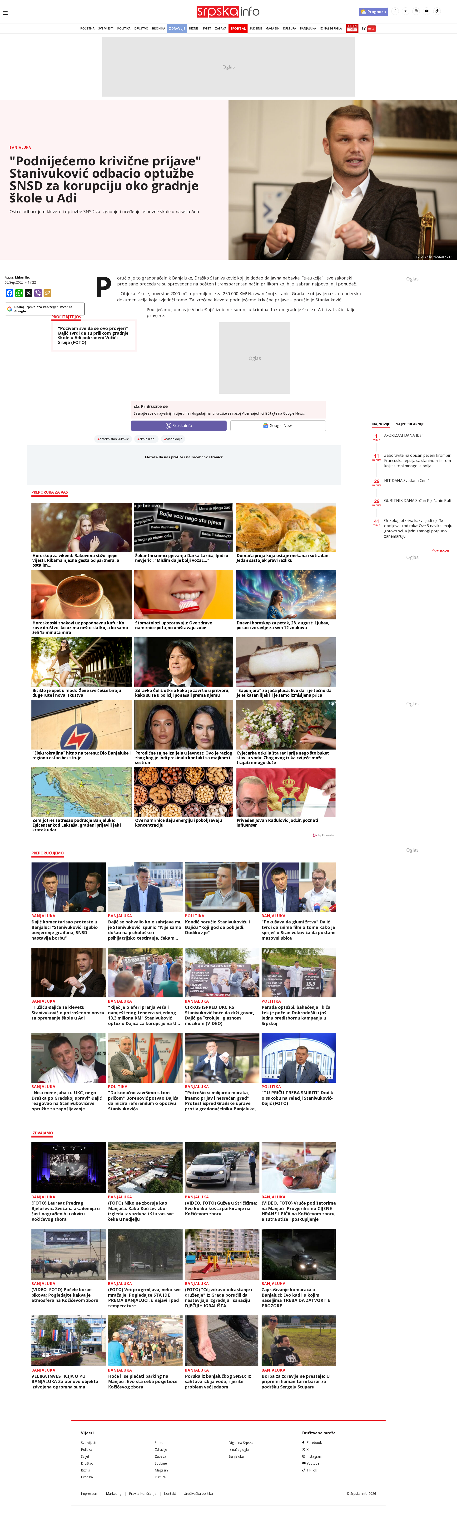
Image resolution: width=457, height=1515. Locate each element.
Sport (159, 1442)
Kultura (289, 28)
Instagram (314, 1456)
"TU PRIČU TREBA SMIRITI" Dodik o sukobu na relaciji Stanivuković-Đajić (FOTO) (297, 1098)
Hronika (158, 28)
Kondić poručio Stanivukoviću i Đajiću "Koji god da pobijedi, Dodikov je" (217, 927)
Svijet (207, 28)
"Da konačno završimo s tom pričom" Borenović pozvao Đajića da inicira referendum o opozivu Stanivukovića (143, 1100)
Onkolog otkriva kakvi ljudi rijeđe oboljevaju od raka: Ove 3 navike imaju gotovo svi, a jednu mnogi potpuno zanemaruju (418, 528)
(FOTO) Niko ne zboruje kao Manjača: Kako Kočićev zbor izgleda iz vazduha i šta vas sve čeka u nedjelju (141, 1211)
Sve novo (440, 551)
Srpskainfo (182, 425)
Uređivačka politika (198, 1493)
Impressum (89, 1493)
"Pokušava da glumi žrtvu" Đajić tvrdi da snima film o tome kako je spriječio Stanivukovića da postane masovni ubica (299, 930)
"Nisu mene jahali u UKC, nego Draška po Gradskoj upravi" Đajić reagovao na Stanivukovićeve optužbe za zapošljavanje (66, 1100)
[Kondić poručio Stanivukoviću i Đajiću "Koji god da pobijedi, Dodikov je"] (222, 887)
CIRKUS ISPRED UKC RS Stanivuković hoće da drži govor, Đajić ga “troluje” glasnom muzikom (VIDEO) (219, 1015)
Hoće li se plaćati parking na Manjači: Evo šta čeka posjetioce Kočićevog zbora (143, 1381)
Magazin (272, 28)
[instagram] (416, 11)
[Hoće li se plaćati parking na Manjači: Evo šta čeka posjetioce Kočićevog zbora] (145, 1340)
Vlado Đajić (174, 439)
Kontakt (170, 1493)
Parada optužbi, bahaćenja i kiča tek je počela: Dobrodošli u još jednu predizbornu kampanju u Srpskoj (296, 1015)
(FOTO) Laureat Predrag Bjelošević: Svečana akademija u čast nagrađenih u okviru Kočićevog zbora (65, 1211)
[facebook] (395, 11)
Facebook (314, 1442)
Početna (87, 28)
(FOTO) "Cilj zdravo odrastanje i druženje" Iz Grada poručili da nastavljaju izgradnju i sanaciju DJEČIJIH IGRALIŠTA (218, 1297)
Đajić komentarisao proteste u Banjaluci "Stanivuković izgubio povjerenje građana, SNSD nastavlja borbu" (64, 930)
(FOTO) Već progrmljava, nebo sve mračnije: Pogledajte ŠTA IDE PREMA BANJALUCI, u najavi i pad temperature (144, 1297)
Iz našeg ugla (331, 28)
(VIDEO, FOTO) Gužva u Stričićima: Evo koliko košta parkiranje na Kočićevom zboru (221, 1208)
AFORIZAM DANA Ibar (403, 435)
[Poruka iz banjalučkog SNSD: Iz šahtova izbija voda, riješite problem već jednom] (222, 1340)
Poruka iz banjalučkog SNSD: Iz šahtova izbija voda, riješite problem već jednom (218, 1381)
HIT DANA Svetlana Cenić (406, 480)
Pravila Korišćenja (142, 1493)
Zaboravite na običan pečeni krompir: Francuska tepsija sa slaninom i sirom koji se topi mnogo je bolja (417, 460)
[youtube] (426, 11)
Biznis (194, 28)
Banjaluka (308, 28)
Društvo (141, 28)
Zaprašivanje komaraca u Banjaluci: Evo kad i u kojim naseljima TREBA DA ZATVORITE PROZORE (296, 1297)
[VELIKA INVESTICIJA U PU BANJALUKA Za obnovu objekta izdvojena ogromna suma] (68, 1340)
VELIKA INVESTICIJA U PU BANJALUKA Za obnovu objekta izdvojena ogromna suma (64, 1381)
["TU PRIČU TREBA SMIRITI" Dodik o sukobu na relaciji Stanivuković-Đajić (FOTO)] (299, 1058)
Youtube (313, 1463)
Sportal (238, 28)
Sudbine (255, 28)
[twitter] (405, 11)
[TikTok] (437, 11)
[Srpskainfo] (228, 12)
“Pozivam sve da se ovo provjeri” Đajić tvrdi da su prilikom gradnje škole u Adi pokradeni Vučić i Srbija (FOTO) (93, 335)
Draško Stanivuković (114, 439)
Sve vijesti (106, 28)
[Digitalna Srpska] (351, 28)
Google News (281, 425)
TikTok (312, 1470)
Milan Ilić (22, 277)
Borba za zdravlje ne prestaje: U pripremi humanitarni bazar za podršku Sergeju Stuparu (296, 1381)
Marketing (113, 1493)
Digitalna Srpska (240, 1442)
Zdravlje (177, 28)
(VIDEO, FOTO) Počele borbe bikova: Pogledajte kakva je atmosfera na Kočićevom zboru (64, 1295)
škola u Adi (147, 439)
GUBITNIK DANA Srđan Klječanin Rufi (417, 500)
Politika (123, 28)
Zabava (220, 28)
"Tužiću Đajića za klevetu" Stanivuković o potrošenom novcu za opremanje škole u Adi (67, 1013)
